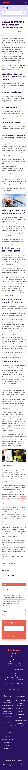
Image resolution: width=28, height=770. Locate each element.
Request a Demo (7, 739)
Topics (5, 611)
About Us (7, 736)
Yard (7, 720)
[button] (22, 2)
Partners (20, 711)
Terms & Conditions (19, 765)
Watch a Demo (7, 742)
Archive (5, 615)
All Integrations (20, 708)
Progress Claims (7, 708)
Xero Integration (20, 700)
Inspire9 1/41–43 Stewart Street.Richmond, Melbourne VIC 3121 (14, 678)
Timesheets (7, 717)
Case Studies (20, 714)
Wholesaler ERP (7, 726)
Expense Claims (7, 723)
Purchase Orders (12, 563)
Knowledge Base (20, 720)
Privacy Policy (7, 765)
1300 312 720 (19, 683)
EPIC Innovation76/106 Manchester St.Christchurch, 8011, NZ (14, 664)
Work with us (7, 748)
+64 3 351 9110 (18, 670)
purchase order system (12, 69)
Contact (7, 745)
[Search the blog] (23, 12)
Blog (20, 717)
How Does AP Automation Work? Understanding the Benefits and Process (12, 603)
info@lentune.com (14, 656)
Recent (5, 584)
